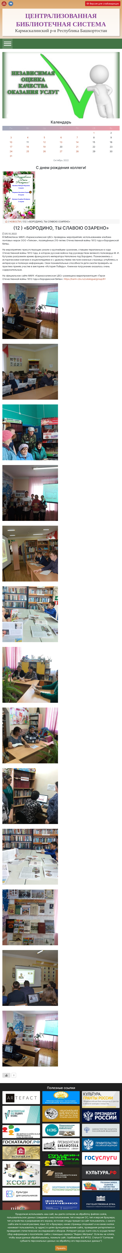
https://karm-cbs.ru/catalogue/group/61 (85, 279)
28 (77, 151)
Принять (61, 1248)
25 (27, 151)
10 (11, 142)
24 (11, 151)
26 (44, 151)
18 (27, 146)
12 (44, 142)
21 (77, 146)
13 (61, 142)
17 (11, 146)
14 (77, 142)
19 (44, 146)
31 (11, 156)
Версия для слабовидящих (104, 3)
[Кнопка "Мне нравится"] (6, 1075)
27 (61, 151)
